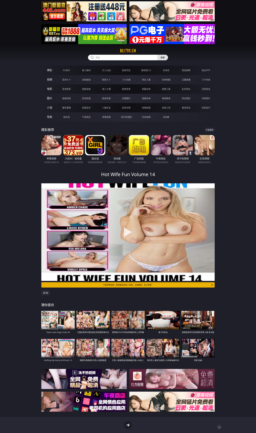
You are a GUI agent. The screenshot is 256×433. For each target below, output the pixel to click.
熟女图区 (186, 98)
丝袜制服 (166, 79)
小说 (49, 107)
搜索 (163, 57)
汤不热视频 (126, 117)
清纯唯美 (166, 98)
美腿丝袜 (146, 98)
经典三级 (166, 89)
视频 (49, 79)
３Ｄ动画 (126, 79)
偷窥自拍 (66, 98)
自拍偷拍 (86, 79)
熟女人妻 (146, 79)
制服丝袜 (146, 89)
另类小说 (166, 107)
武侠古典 (126, 107)
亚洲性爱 (66, 89)
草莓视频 (106, 117)
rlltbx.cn (128, 50)
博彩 (49, 70)
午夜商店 (86, 117)
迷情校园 (146, 107)
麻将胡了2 (146, 70)
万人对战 (106, 70)
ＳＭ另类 (206, 79)
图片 (49, 98)
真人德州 (86, 70)
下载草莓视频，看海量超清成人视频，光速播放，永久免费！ (128, 285)
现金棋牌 (186, 70)
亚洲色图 (86, 98)
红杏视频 (146, 117)
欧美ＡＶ (106, 79)
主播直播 (186, 79)
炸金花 (166, 70)
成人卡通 (106, 89)
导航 (49, 117)
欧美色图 (106, 98)
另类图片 (206, 98)
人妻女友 (106, 107)
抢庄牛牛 (206, 70)
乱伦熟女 (186, 89)
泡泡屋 (166, 117)
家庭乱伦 (86, 107)
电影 (49, 89)
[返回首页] (219, 427)
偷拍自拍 (86, 89)
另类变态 (206, 89)
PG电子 (66, 70)
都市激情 (66, 107)
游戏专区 (126, 70)
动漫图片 (126, 98)
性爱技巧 (206, 107)
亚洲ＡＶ (66, 79)
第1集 (45, 293)
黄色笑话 (186, 107)
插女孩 (66, 117)
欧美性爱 (126, 89)
